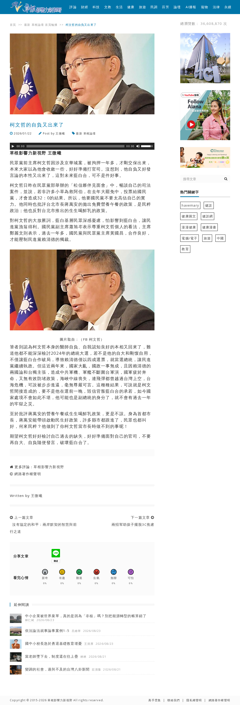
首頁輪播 (51, 25)
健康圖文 (189, 216)
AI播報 (191, 7)
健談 (208, 205)
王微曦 (60, 133)
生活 (119, 7)
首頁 (13, 25)
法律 (216, 7)
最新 (27, 25)
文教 (107, 7)
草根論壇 (38, 25)
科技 (96, 7)
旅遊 (142, 7)
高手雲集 (154, 700)
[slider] (147, 146)
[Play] (13, 146)
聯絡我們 (173, 700)
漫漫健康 (189, 227)
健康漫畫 (209, 227)
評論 (72, 7)
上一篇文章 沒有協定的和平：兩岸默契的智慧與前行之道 (43, 524)
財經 (84, 7)
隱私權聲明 (194, 700)
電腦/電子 (189, 238)
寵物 (204, 7)
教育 (185, 249)
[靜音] (138, 146)
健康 (130, 7)
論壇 (177, 7)
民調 (154, 7)
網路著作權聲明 (27, 473)
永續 (227, 7)
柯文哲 (95, 339)
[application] (82, 146)
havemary (190, 205)
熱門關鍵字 (189, 192)
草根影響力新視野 (49, 466)
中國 (220, 238)
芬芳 (165, 7)
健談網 (207, 216)
